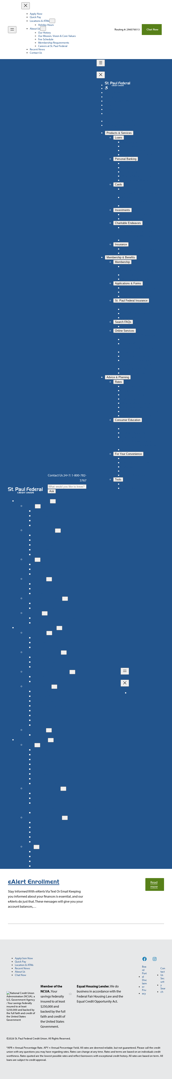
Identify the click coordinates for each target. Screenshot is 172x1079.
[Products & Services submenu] (53, 501)
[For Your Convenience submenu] (65, 818)
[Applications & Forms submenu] (64, 652)
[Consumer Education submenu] (63, 789)
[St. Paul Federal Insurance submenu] (72, 672)
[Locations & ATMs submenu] (52, 21)
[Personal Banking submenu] (58, 530)
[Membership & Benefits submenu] (59, 628)
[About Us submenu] (43, 28)
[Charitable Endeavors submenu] (65, 598)
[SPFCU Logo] (25, 490)
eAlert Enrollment (33, 881)
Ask (51, 491)
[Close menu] (25, 5)
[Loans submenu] (38, 506)
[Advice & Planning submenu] (51, 740)
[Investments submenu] (49, 579)
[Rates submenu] (37, 745)
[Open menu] (12, 29)
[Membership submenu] (49, 633)
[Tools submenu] (36, 847)
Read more (157, 885)
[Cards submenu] (37, 560)
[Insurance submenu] (45, 613)
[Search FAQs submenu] (49, 730)
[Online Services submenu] (54, 686)
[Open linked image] (106, 88)
